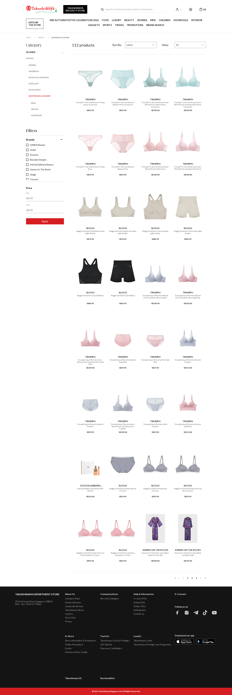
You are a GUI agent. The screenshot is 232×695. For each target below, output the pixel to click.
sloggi (33, 174)
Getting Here (140, 610)
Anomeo (34, 155)
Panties (34, 109)
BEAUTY (129, 20)
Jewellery (34, 83)
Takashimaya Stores (74, 610)
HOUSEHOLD (180, 20)
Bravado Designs (38, 159)
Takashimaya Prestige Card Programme (152, 644)
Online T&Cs (140, 606)
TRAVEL (119, 25)
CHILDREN (164, 20)
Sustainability (107, 678)
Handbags (34, 71)
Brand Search (155, 25)
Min (27, 193)
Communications (109, 594)
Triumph (34, 179)
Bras (33, 103)
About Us (70, 594)
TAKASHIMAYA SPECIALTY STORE (75, 9)
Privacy (68, 621)
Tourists (104, 636)
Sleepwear (36, 115)
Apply (45, 221)
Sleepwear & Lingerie (60, 37)
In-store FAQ (140, 598)
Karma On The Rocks (40, 169)
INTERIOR (196, 20)
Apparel (32, 65)
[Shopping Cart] (203, 9)
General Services (73, 602)
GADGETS (94, 25)
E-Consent (180, 594)
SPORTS (107, 25)
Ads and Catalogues (109, 598)
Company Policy (72, 598)
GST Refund (106, 644)
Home (28, 37)
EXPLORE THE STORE (35, 23)
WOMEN (142, 20)
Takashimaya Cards (143, 640)
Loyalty (137, 636)
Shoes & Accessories (39, 77)
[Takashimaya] (41, 9)
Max (28, 205)
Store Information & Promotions (80, 640)
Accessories (35, 90)
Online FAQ (139, 602)
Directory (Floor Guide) (76, 652)
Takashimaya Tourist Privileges (114, 640)
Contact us (139, 613)
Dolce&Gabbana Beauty (42, 164)
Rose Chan (70, 617)
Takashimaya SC (73, 678)
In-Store (69, 636)
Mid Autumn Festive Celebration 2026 (74, 20)
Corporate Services (74, 606)
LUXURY (116, 20)
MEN (153, 20)
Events (68, 648)
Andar (33, 150)
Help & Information (144, 594)
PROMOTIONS (135, 25)
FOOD (105, 20)
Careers (69, 613)
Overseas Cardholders (111, 648)
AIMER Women (37, 145)
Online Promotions (74, 644)
